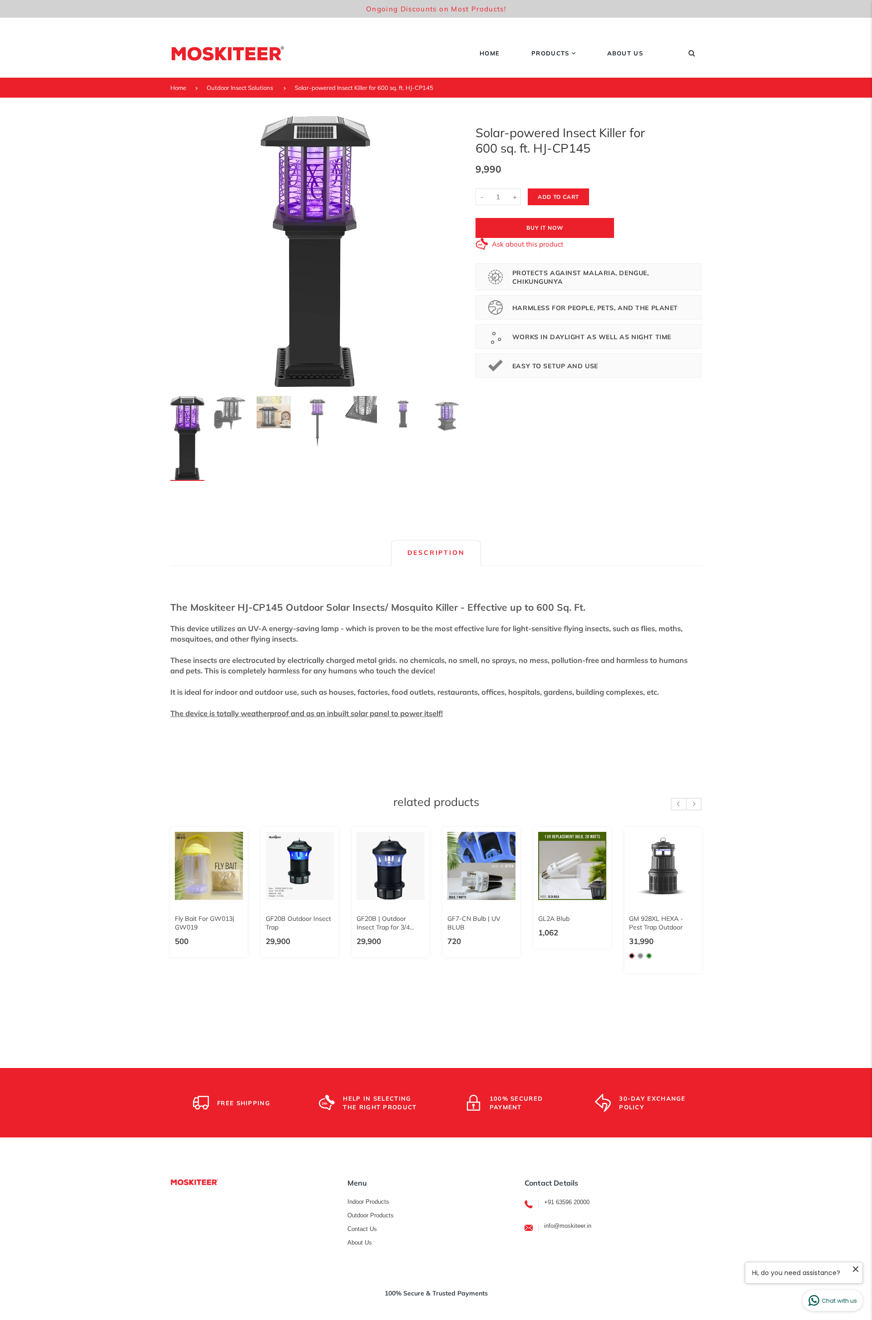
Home (178, 87)
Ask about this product (527, 244)
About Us (359, 1242)
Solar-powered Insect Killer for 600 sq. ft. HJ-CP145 (364, 87)
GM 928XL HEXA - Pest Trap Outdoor (280, 923)
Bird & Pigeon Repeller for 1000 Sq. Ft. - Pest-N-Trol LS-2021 (558, 923)
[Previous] (182, 251)
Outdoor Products (370, 1215)
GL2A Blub (178, 919)
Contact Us (362, 1229)
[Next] (447, 251)
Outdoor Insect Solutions (240, 87)
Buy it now (545, 227)
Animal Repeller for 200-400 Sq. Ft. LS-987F (463, 923)
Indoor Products (368, 1201)
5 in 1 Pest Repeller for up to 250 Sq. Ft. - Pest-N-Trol (377, 923)
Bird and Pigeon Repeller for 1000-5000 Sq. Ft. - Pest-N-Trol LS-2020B (650, 923)
